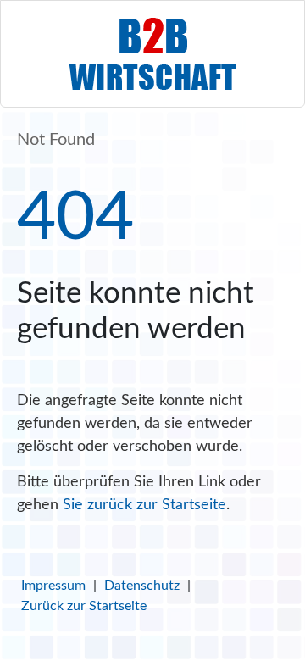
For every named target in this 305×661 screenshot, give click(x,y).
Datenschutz (142, 585)
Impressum (53, 585)
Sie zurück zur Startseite (144, 505)
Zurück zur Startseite (84, 606)
